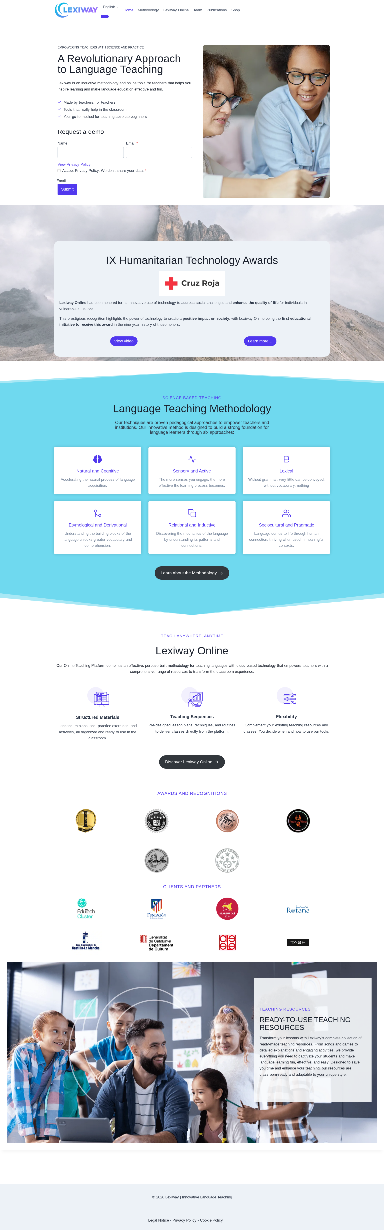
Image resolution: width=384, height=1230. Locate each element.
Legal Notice (158, 1220)
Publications (217, 10)
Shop (235, 10)
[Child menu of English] (105, 16)
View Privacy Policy (74, 164)
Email (132, 143)
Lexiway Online (176, 10)
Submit (67, 189)
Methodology (148, 10)
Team (197, 10)
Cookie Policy (211, 1220)
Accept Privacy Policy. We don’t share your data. (104, 171)
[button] (124, 341)
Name (62, 143)
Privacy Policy (184, 1220)
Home (128, 10)
